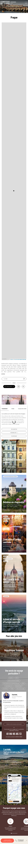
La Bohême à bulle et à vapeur (14, 461)
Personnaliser (13, 432)
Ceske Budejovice (8, 685)
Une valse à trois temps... (11, 581)
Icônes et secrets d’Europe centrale (11, 621)
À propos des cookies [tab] (22, 408)
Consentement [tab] (4, 408)
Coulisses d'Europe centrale (12, 541)
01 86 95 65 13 (14, 733)
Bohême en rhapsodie (13, 502)
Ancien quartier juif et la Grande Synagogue (11, 683)
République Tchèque (14, 648)
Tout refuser (14, 436)
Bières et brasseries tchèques (13, 680)
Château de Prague (18, 685)
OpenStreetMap (17, 359)
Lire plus (3, 373)
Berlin (17, 677)
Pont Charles (5, 688)
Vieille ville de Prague (20, 688)
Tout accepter (14, 429)
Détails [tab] (13, 408)
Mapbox (12, 359)
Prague (12, 688)
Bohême (11, 677)
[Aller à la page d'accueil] (5, 2)
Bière (23, 683)
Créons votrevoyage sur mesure (7, 841)
